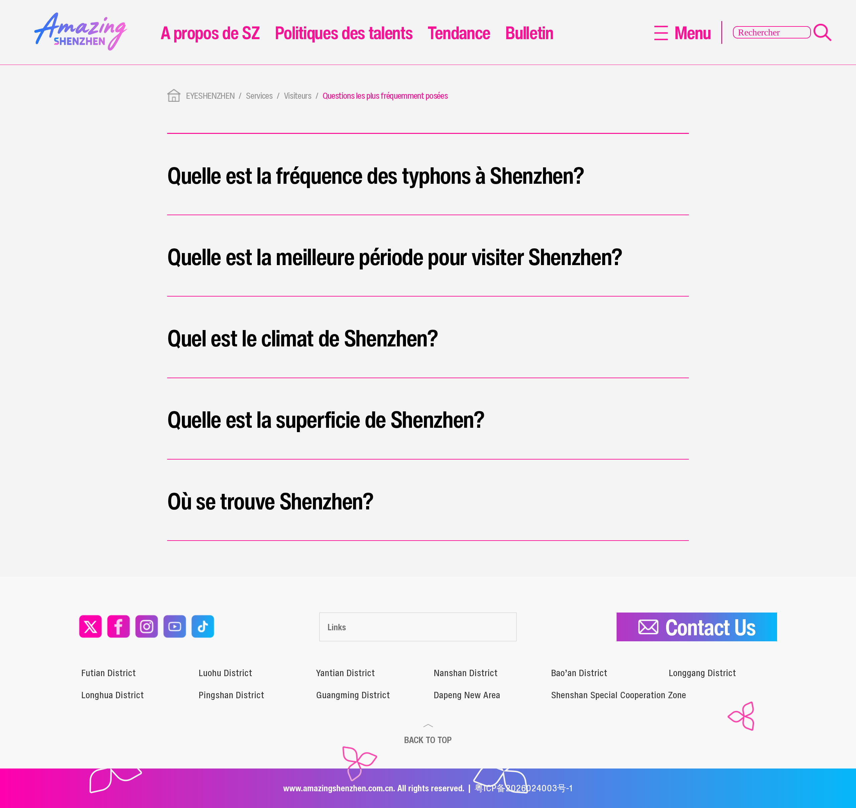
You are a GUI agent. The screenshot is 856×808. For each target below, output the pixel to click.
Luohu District (225, 672)
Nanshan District (466, 672)
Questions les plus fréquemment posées (385, 95)
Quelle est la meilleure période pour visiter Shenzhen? (394, 256)
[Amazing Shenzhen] (83, 16)
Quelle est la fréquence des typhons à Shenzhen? (375, 175)
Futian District (108, 672)
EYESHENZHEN (210, 95)
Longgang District (702, 672)
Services (259, 95)
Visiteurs (297, 95)
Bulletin (529, 32)
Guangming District (353, 695)
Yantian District (345, 672)
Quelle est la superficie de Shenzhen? (326, 419)
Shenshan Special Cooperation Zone (618, 695)
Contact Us (710, 627)
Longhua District (112, 695)
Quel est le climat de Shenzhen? (302, 338)
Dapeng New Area (467, 695)
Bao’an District (579, 672)
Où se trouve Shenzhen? (270, 501)
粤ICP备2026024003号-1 (523, 788)
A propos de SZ (209, 32)
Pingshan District (231, 695)
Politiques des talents (344, 32)
